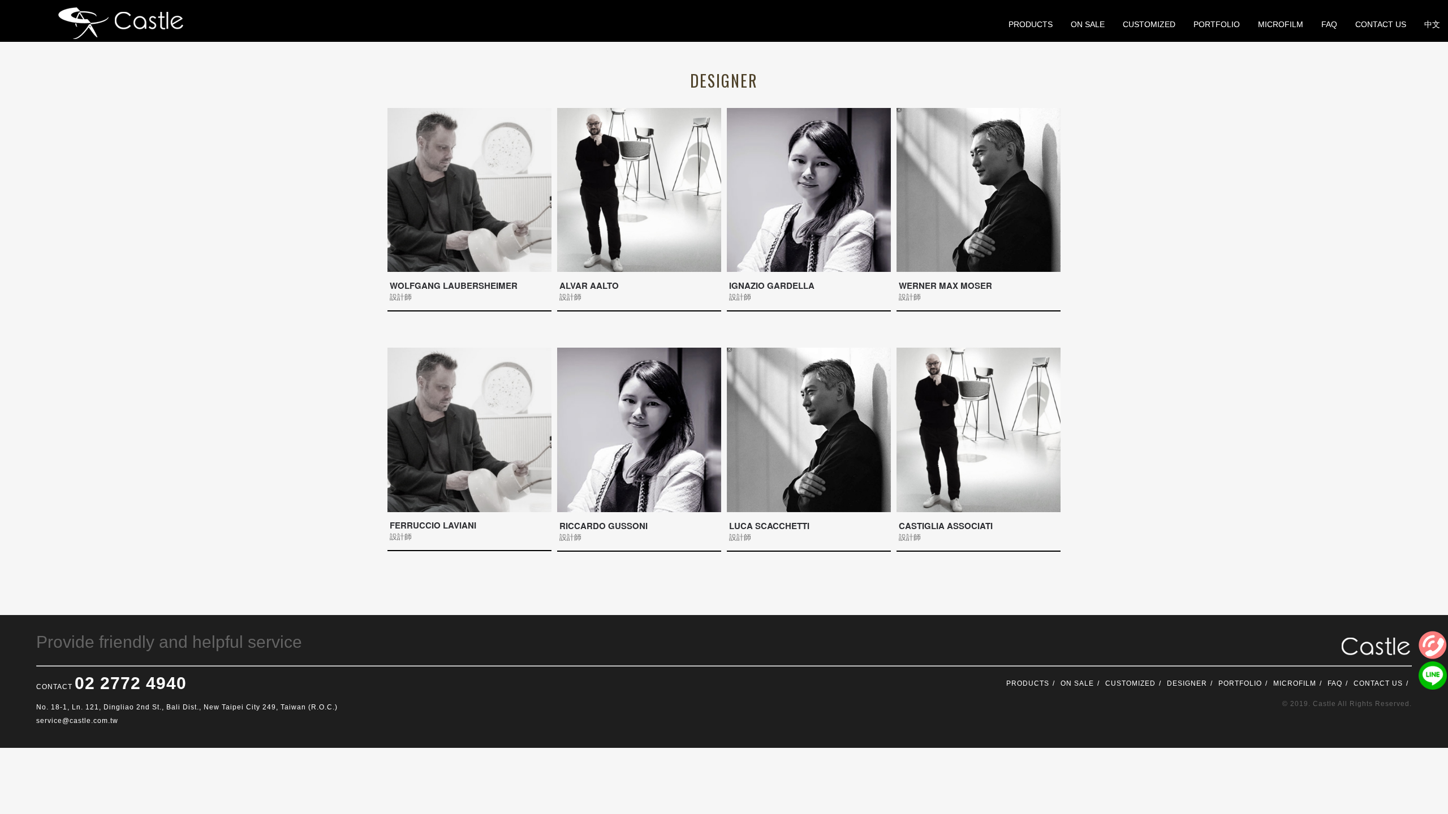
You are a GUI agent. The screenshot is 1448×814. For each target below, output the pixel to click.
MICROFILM (1294, 683)
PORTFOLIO (1240, 683)
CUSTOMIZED (1130, 683)
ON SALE (1077, 683)
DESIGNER (1187, 683)
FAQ (1335, 683)
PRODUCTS (1027, 683)
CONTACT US (1378, 683)
